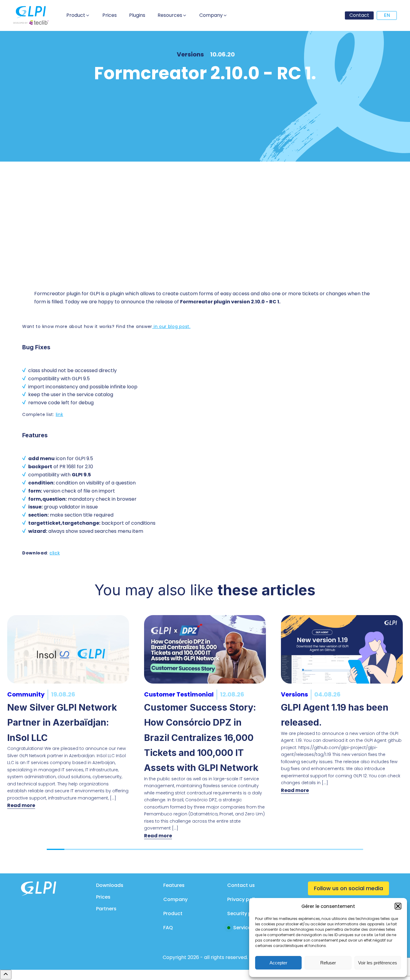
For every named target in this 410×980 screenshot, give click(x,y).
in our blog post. (171, 326)
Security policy (245, 913)
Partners (106, 908)
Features (174, 885)
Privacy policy (244, 899)
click (55, 553)
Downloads (109, 885)
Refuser (328, 962)
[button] (398, 906)
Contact (359, 15)
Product (172, 913)
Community (26, 694)
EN (387, 15)
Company (175, 899)
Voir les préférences (377, 962)
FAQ (168, 927)
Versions (190, 54)
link (59, 414)
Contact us (241, 885)
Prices (103, 897)
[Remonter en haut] (5, 974)
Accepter (278, 962)
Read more (21, 805)
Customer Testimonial (179, 694)
